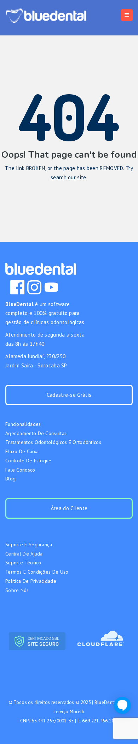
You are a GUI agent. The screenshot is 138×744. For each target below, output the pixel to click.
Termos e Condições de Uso (37, 572)
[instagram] (34, 287)
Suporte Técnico (23, 562)
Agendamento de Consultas (36, 433)
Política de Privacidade (30, 581)
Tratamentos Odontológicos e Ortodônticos (53, 442)
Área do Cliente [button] (69, 508)
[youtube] (51, 287)
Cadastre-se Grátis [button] (69, 394)
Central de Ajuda (24, 554)
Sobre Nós (17, 590)
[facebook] (17, 287)
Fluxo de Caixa (22, 451)
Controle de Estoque (28, 460)
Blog (10, 478)
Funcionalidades (23, 424)
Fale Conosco (20, 470)
